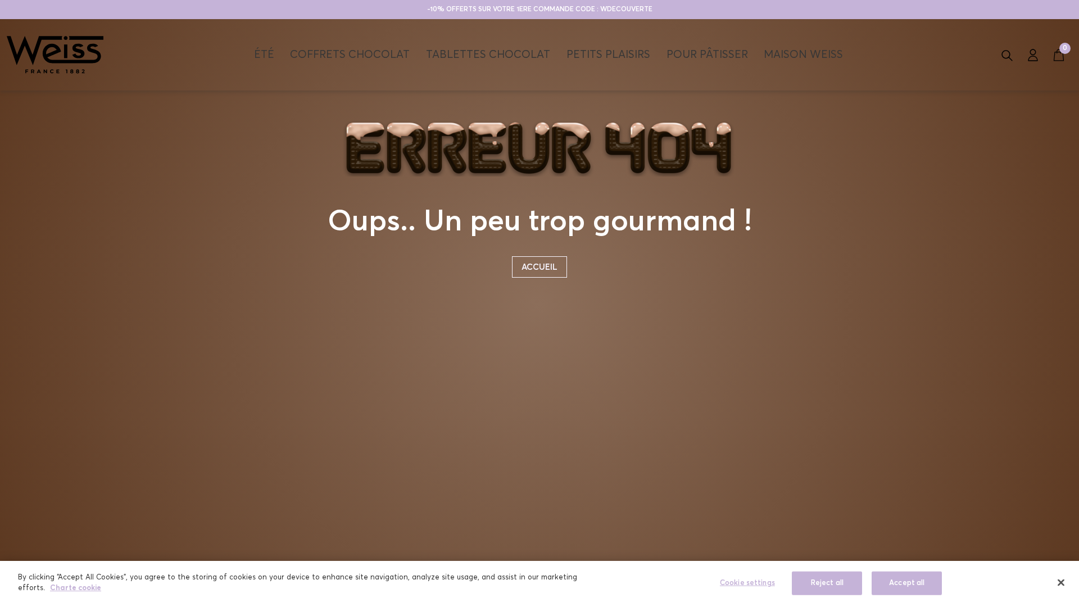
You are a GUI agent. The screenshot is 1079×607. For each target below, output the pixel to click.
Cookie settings (747, 583)
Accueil (539, 267)
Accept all (906, 583)
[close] (1061, 582)
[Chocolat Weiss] (55, 54)
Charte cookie (75, 588)
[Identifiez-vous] (1033, 54)
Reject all (827, 583)
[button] (1007, 54)
